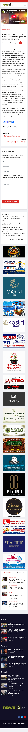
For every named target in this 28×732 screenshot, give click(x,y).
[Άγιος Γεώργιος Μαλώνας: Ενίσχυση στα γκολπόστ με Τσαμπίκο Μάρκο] (4, 639)
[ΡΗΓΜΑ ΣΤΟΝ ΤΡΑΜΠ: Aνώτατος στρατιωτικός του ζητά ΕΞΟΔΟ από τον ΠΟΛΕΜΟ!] (4, 651)
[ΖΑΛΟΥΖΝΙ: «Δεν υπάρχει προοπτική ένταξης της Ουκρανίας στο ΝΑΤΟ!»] (4, 665)
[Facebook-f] (18, 717)
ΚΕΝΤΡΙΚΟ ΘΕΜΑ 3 (13, 602)
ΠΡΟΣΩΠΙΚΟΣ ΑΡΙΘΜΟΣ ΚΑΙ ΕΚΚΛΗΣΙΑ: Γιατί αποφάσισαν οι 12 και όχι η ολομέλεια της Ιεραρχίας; (13, 218)
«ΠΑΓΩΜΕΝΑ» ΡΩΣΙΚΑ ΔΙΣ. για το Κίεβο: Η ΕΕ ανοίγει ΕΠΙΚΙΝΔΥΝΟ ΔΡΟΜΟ (16, 658)
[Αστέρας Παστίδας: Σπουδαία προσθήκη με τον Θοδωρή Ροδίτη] (4, 625)
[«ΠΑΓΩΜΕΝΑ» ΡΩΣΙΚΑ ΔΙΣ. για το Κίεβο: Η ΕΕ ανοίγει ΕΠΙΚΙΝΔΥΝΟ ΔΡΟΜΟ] (4, 658)
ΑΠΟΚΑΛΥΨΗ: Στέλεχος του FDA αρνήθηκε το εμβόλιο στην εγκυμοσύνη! (16, 685)
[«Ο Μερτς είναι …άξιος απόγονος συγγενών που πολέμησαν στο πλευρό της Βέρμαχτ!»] (4, 692)
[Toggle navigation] (25, 4)
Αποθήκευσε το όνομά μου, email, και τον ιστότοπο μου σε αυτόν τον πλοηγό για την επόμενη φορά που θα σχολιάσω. (13, 177)
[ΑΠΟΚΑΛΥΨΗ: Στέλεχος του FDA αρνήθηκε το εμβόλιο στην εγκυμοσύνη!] (4, 685)
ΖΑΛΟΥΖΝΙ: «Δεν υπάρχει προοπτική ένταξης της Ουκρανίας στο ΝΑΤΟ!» (17, 664)
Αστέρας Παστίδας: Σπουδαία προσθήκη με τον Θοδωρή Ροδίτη (16, 588)
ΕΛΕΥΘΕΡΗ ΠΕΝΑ (12, 126)
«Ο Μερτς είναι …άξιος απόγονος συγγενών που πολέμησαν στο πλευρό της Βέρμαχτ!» (16, 692)
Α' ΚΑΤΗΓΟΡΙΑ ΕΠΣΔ (13, 586)
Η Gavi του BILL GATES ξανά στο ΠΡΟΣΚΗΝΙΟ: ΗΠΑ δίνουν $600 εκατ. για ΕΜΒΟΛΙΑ (16, 605)
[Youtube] (25, 717)
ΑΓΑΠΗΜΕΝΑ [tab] (8, 573)
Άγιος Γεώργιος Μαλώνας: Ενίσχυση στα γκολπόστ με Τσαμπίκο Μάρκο (17, 638)
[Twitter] (22, 717)
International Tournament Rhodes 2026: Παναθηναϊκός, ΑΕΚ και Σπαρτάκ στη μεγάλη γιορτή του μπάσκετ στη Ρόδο (12, 229)
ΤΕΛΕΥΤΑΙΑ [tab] (21, 573)
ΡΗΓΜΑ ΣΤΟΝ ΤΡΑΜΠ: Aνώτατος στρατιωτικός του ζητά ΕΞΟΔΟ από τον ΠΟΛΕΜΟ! (16, 651)
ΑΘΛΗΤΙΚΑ (11, 592)
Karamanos (17, 725)
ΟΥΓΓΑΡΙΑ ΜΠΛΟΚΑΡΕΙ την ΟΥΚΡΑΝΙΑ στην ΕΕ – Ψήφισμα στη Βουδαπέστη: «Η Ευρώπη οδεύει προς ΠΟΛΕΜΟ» (16, 677)
